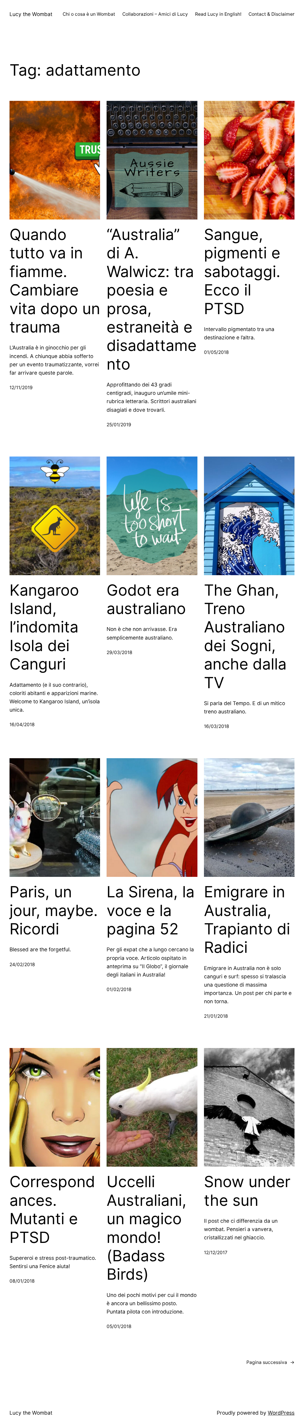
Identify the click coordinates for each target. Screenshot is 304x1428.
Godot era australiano (146, 599)
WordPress (281, 1413)
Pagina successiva (270, 1362)
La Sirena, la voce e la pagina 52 (150, 910)
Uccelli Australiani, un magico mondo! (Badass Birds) (146, 1228)
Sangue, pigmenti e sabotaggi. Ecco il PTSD (242, 271)
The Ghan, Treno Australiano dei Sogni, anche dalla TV (245, 636)
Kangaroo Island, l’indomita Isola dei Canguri (44, 627)
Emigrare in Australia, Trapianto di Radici (247, 920)
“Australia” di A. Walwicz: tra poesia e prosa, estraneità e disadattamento (152, 299)
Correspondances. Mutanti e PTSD (52, 1209)
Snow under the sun (247, 1191)
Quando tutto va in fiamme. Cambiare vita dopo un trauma (55, 280)
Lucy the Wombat (31, 14)
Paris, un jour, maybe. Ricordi (54, 910)
